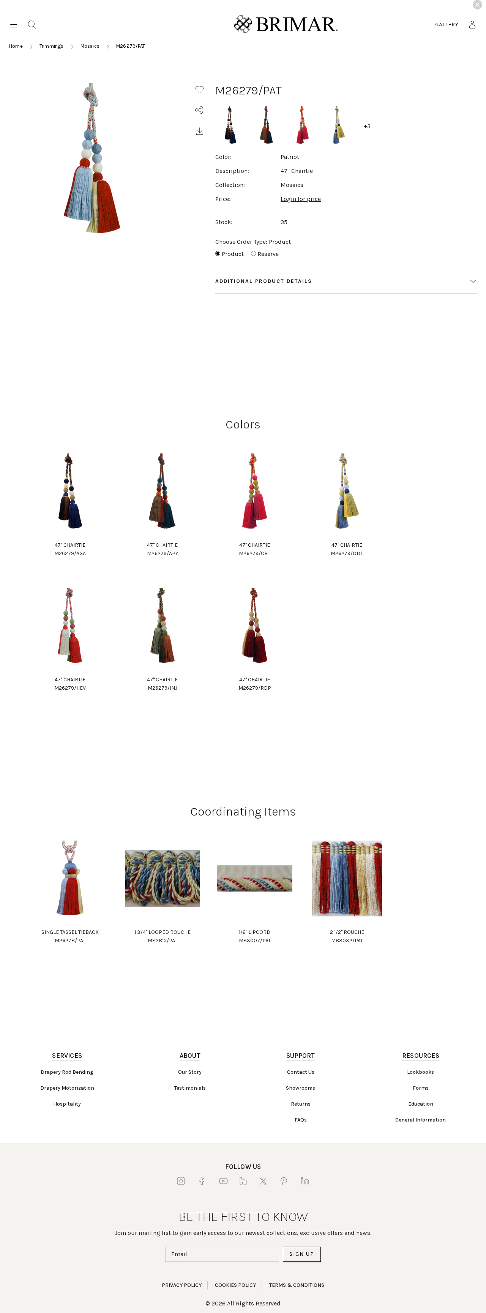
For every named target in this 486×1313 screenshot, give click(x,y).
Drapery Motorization (67, 1088)
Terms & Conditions (296, 1285)
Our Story (190, 1072)
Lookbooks (420, 1072)
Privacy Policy (182, 1285)
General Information (420, 1120)
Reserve (268, 253)
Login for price (301, 198)
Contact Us (300, 1072)
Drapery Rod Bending (67, 1072)
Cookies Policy (235, 1285)
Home (16, 46)
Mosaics (89, 46)
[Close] (477, 4)
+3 (367, 126)
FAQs (301, 1120)
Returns (301, 1104)
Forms (421, 1088)
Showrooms (300, 1088)
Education (420, 1104)
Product (233, 253)
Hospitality (67, 1104)
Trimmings (51, 46)
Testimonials (190, 1088)
